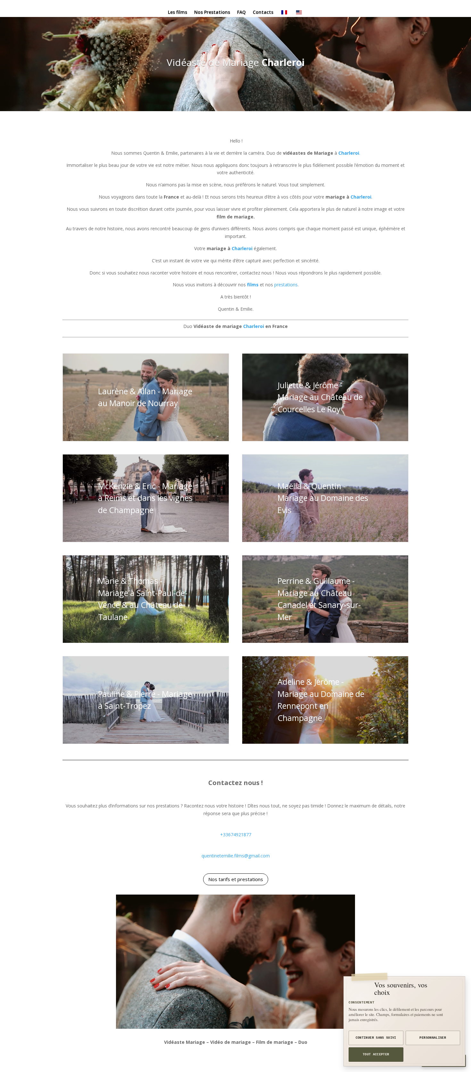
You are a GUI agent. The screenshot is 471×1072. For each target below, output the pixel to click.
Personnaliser (432, 1038)
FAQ (241, 12)
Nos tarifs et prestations (235, 879)
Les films (177, 12)
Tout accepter (376, 1054)
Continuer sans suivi (376, 1038)
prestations (286, 285)
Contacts (263, 12)
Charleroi (283, 62)
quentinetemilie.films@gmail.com (236, 856)
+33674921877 (235, 834)
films (253, 285)
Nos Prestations (212, 12)
